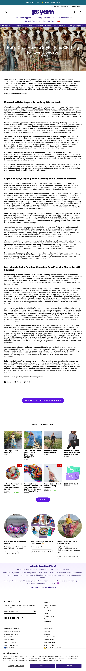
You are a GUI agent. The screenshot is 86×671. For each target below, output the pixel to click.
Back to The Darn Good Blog (44, 400)
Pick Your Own (48, 21)
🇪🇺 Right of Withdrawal (12, 648)
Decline (69, 666)
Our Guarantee (49, 608)
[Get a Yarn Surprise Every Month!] (16, 526)
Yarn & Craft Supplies (23, 17)
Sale (59, 21)
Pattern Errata (49, 639)
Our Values (47, 610)
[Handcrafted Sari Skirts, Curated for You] (69, 526)
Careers (46, 613)
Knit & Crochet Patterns (52, 637)
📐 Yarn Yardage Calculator (53, 648)
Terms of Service (10, 642)
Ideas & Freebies (32, 21)
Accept (42, 666)
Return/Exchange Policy (12, 631)
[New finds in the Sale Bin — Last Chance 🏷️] (43, 526)
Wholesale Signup (50, 642)
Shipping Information (11, 634)
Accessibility (8, 637)
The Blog (47, 634)
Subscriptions (64, 17)
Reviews (47, 619)
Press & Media (49, 616)
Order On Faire (49, 645)
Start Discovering (68, 557)
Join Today (11, 553)
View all (43, 500)
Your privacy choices (11, 645)
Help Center (48, 631)
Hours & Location (50, 605)
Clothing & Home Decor (45, 17)
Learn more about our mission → (43, 587)
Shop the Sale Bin (41, 551)
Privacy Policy (57, 660)
